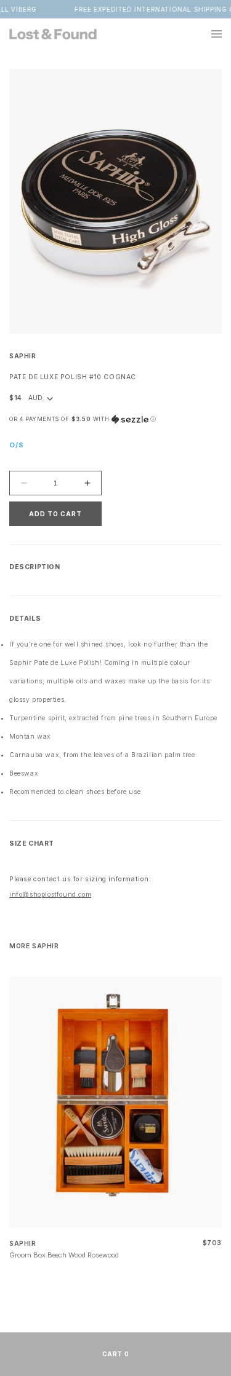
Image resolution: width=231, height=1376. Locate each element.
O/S (16, 445)
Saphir (22, 356)
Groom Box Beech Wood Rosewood (64, 1255)
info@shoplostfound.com (50, 894)
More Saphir (34, 945)
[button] (209, 34)
